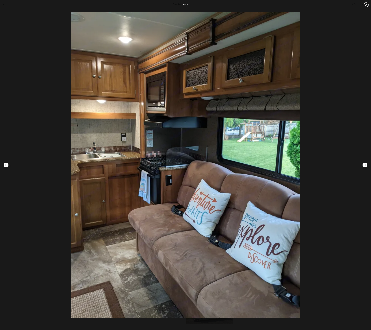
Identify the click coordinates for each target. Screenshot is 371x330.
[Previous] (6, 165)
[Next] (364, 165)
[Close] (366, 4)
